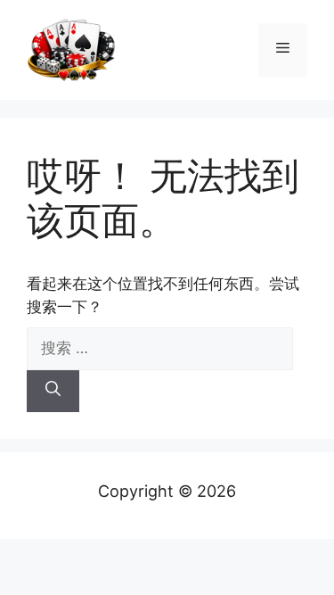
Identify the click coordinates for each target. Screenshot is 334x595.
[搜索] (53, 391)
